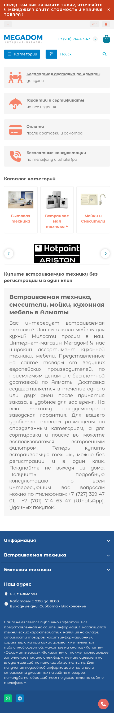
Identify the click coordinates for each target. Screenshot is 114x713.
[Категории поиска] (51, 54)
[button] (8, 253)
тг (94, 24)
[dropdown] (8, 24)
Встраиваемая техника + (57, 221)
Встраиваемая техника (35, 555)
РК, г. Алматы (23, 594)
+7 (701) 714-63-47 (74, 39)
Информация (20, 540)
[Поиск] (104, 54)
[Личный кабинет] (106, 24)
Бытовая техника (27, 569)
